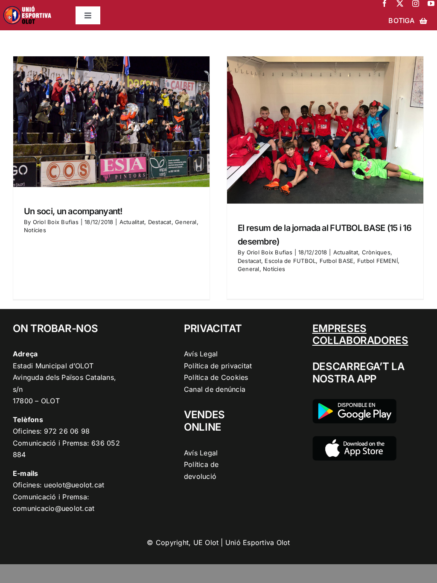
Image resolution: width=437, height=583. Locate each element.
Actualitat (131, 222)
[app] (354, 439)
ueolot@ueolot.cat (74, 485)
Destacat (160, 222)
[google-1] (354, 402)
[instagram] (415, 3)
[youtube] (431, 3)
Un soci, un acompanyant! (73, 211)
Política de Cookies (216, 377)
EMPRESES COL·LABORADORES (360, 334)
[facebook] (384, 3)
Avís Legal (201, 354)
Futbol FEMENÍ (377, 260)
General (186, 222)
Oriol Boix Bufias (56, 222)
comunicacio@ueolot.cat (53, 508)
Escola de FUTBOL (290, 260)
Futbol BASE (337, 260)
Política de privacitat (218, 365)
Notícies (35, 230)
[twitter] (399, 3)
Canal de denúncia (214, 389)
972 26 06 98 (67, 431)
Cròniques (376, 252)
